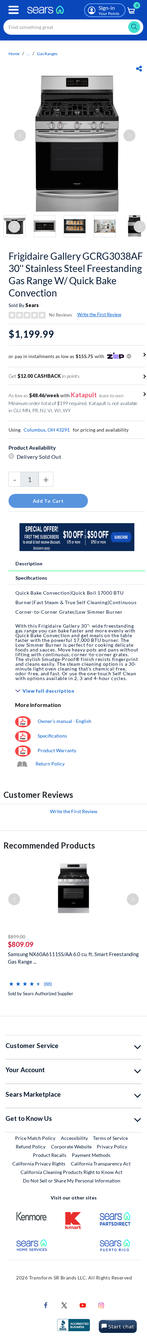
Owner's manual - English (64, 721)
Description (28, 563)
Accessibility (74, 1138)
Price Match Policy (35, 1138)
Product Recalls (49, 1155)
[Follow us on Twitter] (64, 1305)
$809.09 (21, 944)
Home (14, 53)
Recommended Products (49, 845)
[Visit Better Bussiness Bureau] (73, 1324)
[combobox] (73, 27)
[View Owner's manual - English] (23, 721)
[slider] (25, 981)
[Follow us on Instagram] (101, 1305)
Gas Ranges (47, 53)
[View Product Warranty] (23, 750)
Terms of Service (110, 1138)
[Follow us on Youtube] (83, 1305)
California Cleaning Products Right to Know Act (71, 1172)
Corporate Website (71, 1146)
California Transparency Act (101, 1163)
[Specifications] (23, 736)
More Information (38, 705)
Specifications (31, 578)
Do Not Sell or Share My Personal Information (71, 1180)
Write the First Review (99, 314)
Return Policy (50, 764)
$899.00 (16, 936)
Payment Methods (91, 1155)
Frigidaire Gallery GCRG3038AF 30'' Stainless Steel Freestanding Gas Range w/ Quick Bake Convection (76, 274)
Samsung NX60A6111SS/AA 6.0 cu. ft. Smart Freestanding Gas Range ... (73, 958)
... (28, 53)
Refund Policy (30, 1146)
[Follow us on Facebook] (46, 1305)
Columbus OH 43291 (47, 430)
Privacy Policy (112, 1146)
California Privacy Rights (38, 1163)
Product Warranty (57, 750)
